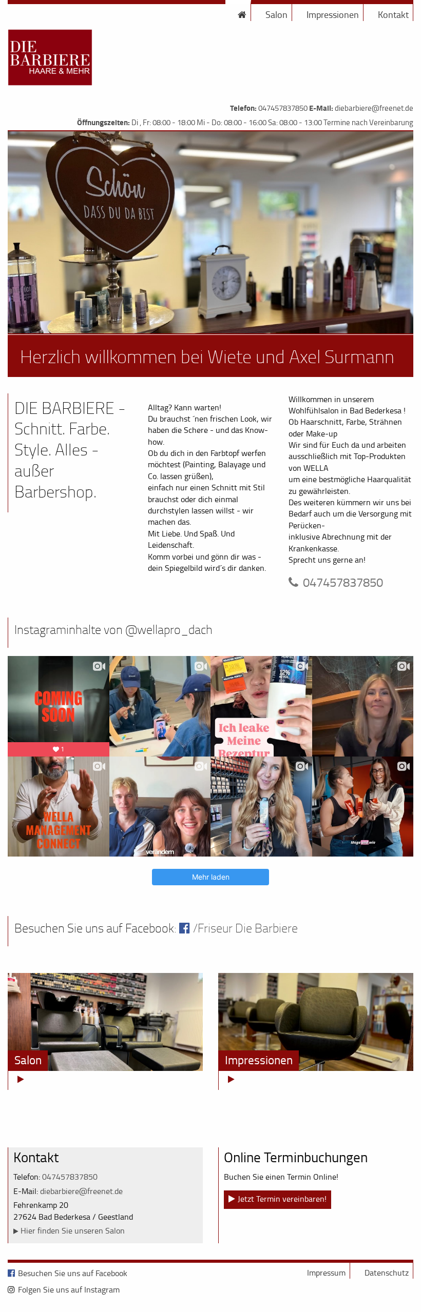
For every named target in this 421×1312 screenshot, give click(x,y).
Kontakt (393, 14)
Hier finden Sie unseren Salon (73, 1230)
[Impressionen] (315, 1021)
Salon (276, 14)
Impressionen (333, 14)
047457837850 (283, 108)
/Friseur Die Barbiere (245, 928)
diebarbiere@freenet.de (374, 108)
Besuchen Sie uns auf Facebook (72, 1273)
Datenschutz (387, 1272)
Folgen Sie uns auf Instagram (69, 1289)
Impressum (326, 1272)
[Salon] (105, 1021)
